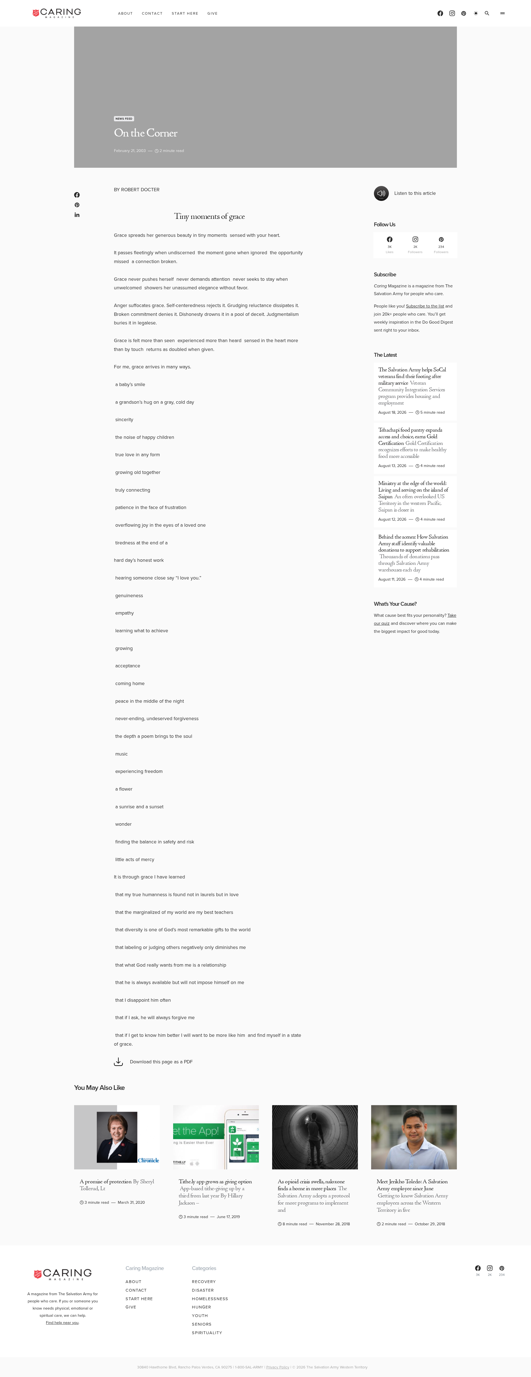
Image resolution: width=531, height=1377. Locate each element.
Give (131, 1307)
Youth (200, 1316)
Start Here (139, 1299)
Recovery (204, 1282)
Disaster (203, 1290)
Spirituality (207, 1333)
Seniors (202, 1324)
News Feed (124, 119)
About (134, 1282)
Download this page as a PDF (161, 1061)
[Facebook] (440, 13)
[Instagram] (452, 13)
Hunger (201, 1307)
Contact (136, 1290)
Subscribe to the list (425, 306)
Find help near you (62, 1323)
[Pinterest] (463, 13)
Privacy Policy (277, 1367)
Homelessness (210, 1299)
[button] (475, 13)
